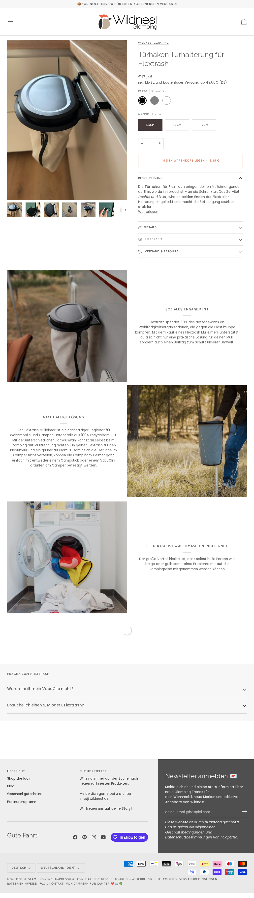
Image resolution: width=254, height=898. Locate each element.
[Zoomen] (67, 120)
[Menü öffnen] (14, 21)
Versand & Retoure (161, 251)
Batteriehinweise (22, 883)
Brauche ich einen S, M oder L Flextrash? (45, 705)
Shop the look (18, 778)
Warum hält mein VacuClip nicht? (40, 688)
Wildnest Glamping (153, 42)
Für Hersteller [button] (93, 771)
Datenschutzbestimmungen (188, 837)
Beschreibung (150, 178)
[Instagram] (94, 837)
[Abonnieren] (243, 812)
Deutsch (18, 867)
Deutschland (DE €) (58, 867)
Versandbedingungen (198, 879)
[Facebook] (75, 837)
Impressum (64, 879)
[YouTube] (103, 837)
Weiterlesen (148, 211)
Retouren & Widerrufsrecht (135, 879)
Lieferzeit (153, 239)
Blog (10, 786)
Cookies (170, 879)
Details (150, 227)
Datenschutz (96, 879)
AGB (80, 879)
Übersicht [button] (16, 771)
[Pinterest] (84, 837)
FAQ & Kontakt (51, 883)
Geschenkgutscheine (24, 794)
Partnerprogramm (22, 801)
